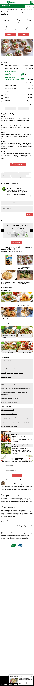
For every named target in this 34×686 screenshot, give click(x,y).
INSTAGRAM (13, 175)
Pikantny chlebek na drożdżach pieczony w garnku (14, 418)
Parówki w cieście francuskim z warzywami (24, 304)
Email (10, 109)
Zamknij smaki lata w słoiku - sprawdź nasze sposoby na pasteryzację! (18, 433)
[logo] (11, 2)
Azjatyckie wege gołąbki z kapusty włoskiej (25, 282)
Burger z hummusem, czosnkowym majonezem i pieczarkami (14, 393)
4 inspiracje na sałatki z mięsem (8, 336)
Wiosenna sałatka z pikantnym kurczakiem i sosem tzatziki (16, 422)
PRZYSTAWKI (11, 172)
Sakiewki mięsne (22, 319)
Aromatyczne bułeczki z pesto (9, 414)
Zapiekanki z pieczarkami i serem (10, 369)
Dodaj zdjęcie (16, 242)
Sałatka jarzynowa (6, 377)
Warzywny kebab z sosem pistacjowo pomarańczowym (15, 388)
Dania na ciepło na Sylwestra (17, 177)
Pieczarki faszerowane (7, 304)
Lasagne (3, 365)
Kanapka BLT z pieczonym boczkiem (10, 398)
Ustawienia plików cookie (9, 684)
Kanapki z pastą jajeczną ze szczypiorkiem (12, 373)
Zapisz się (17, 476)
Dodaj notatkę (18, 164)
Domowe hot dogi (6, 360)
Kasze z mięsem (22, 335)
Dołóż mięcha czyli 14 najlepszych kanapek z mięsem (24, 351)
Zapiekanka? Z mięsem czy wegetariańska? (8, 351)
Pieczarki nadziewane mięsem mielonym (24, 268)
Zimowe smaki (27, 177)
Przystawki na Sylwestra (6, 177)
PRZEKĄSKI (28, 172)
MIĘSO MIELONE (22, 172)
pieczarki (16, 172)
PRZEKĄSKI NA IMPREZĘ (6, 175)
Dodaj (29, 214)
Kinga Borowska (7, 16)
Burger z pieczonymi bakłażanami (10, 402)
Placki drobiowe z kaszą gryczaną (8, 282)
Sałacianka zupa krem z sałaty (9, 426)
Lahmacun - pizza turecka (8, 384)
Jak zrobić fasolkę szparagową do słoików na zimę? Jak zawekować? (18, 445)
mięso (6, 172)
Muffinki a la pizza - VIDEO (8, 319)
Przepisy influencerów (12, 9)
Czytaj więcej (15, 441)
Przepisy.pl (3, 9)
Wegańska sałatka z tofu (7, 410)
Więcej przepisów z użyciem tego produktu (10, 251)
